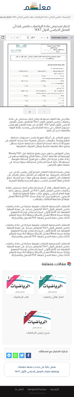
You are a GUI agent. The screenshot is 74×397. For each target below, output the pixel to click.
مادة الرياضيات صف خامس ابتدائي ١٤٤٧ (30, 17)
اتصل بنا (19, 389)
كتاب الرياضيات (21, 296)
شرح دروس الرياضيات (38, 332)
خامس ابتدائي (55, 17)
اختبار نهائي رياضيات (53, 296)
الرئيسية (66, 17)
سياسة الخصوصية (37, 389)
